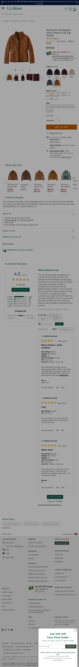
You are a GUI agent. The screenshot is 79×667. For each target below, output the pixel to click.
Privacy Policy (58, 660)
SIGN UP (70, 646)
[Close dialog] (75, 630)
